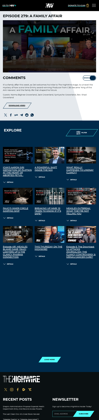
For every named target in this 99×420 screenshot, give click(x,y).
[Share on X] (5, 115)
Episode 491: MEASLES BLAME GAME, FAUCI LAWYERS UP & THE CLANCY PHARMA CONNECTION (15, 252)
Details (10, 182)
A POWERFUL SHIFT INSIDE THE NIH (46, 169)
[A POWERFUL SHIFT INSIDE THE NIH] (49, 155)
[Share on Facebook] (11, 115)
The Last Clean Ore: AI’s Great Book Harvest (21, 414)
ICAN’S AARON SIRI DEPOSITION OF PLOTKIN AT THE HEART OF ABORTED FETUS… (17, 171)
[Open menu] (94, 5)
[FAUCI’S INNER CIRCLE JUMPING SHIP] (18, 196)
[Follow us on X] (5, 390)
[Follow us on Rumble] (24, 390)
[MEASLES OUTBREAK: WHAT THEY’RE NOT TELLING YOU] (81, 196)
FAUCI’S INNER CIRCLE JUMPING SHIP (15, 209)
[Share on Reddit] (26, 115)
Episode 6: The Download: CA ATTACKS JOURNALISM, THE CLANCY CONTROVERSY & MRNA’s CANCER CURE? (80, 252)
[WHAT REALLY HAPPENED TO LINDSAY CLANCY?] (81, 155)
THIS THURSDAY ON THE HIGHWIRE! (48, 248)
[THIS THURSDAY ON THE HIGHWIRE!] (49, 234)
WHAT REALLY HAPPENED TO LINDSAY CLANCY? (80, 170)
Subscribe (83, 414)
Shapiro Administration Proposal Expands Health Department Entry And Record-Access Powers (23, 408)
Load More (49, 359)
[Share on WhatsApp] (32, 115)
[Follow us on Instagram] (11, 390)
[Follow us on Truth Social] (30, 390)
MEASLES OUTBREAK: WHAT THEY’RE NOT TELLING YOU (78, 211)
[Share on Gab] (16, 115)
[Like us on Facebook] (18, 390)
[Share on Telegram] (21, 115)
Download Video (17, 105)
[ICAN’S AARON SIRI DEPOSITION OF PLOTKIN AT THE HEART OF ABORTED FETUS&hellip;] (18, 155)
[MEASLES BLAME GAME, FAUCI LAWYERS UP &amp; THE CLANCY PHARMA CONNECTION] (18, 234)
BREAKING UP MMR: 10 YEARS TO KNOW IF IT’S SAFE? (48, 211)
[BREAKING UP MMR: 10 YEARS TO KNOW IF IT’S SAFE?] (49, 196)
